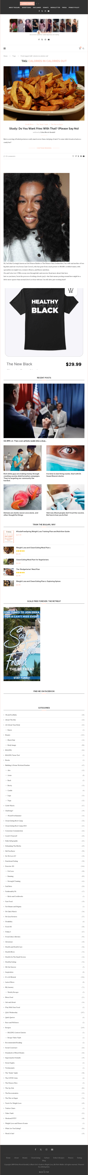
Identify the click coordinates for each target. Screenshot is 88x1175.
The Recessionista (44, 1093)
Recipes (44, 1027)
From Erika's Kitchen (44, 937)
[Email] (48, 11)
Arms (46, 775)
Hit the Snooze (44, 967)
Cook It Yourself (44, 836)
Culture (47, 1158)
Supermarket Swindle (44, 1058)
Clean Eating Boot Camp (44, 821)
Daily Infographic (44, 841)
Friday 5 (44, 932)
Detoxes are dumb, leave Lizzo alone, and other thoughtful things (21, 514)
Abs (46, 770)
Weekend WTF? (44, 1118)
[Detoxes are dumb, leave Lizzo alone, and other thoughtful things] (23, 497)
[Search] (83, 48)
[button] (36, 3)
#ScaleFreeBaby (44, 715)
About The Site (44, 720)
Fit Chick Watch (44, 911)
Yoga (46, 800)
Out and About (44, 1002)
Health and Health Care (44, 947)
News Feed (44, 997)
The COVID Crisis (44, 1078)
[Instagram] (45, 11)
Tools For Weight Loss (44, 1103)
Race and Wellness (44, 1022)
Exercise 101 (44, 866)
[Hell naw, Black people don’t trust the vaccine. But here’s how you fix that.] (65, 497)
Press (64, 7)
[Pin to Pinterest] (81, 156)
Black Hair (46, 740)
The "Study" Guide (44, 1073)
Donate (45, 7)
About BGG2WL (14, 7)
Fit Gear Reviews (44, 916)
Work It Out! (44, 1133)
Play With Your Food (44, 1007)
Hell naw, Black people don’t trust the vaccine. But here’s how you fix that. (65, 514)
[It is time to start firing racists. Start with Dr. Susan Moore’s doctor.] (65, 458)
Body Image (46, 745)
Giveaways (44, 942)
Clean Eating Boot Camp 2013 (44, 826)
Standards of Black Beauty (44, 1053)
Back (46, 780)
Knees (46, 730)
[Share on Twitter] (78, 156)
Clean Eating (35, 1158)
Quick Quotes (44, 1017)
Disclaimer (37, 7)
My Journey (44, 987)
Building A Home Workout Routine (44, 765)
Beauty (44, 735)
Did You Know (44, 851)
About (16, 1158)
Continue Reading (44, 148)
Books (44, 760)
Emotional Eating (44, 861)
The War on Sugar (44, 1098)
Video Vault (44, 1113)
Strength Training (46, 881)
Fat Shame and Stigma (44, 906)
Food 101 (44, 927)
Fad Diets (44, 886)
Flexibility (44, 921)
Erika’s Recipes (58, 1158)
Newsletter (55, 7)
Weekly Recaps (46, 992)
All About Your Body (44, 725)
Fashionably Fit (44, 891)
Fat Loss (46, 871)
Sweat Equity (44, 1063)
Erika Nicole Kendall (48, 132)
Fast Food (44, 901)
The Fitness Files (44, 1083)
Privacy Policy (74, 7)
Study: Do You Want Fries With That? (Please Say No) (44, 128)
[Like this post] (73, 156)
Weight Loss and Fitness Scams (44, 1123)
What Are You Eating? (44, 1128)
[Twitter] (42, 11)
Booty (46, 785)
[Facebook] (39, 11)
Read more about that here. (58, 273)
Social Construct (44, 1048)
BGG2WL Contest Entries (46, 1032)
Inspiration (44, 972)
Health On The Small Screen (44, 957)
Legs (46, 795)
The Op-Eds (44, 1088)
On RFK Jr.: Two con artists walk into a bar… (25, 441)
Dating (79, 1158)
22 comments (10, 156)
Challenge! (44, 811)
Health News (44, 952)
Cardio (46, 790)
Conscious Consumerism (44, 831)
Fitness (70, 1158)
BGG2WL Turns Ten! (44, 755)
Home (6, 56)
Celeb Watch (44, 805)
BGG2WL (44, 750)
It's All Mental (44, 977)
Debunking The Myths (44, 846)
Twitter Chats (44, 1108)
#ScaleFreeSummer (46, 816)
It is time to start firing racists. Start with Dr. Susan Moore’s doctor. (63, 475)
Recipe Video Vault (46, 1037)
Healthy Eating (44, 962)
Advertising (26, 7)
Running (46, 876)
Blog (44, 1160)
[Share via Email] (83, 156)
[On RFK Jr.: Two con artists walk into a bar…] (44, 411)
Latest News (44, 982)
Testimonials (44, 1068)
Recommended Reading (44, 1042)
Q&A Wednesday (44, 1012)
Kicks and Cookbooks (46, 896)
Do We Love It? (44, 856)
